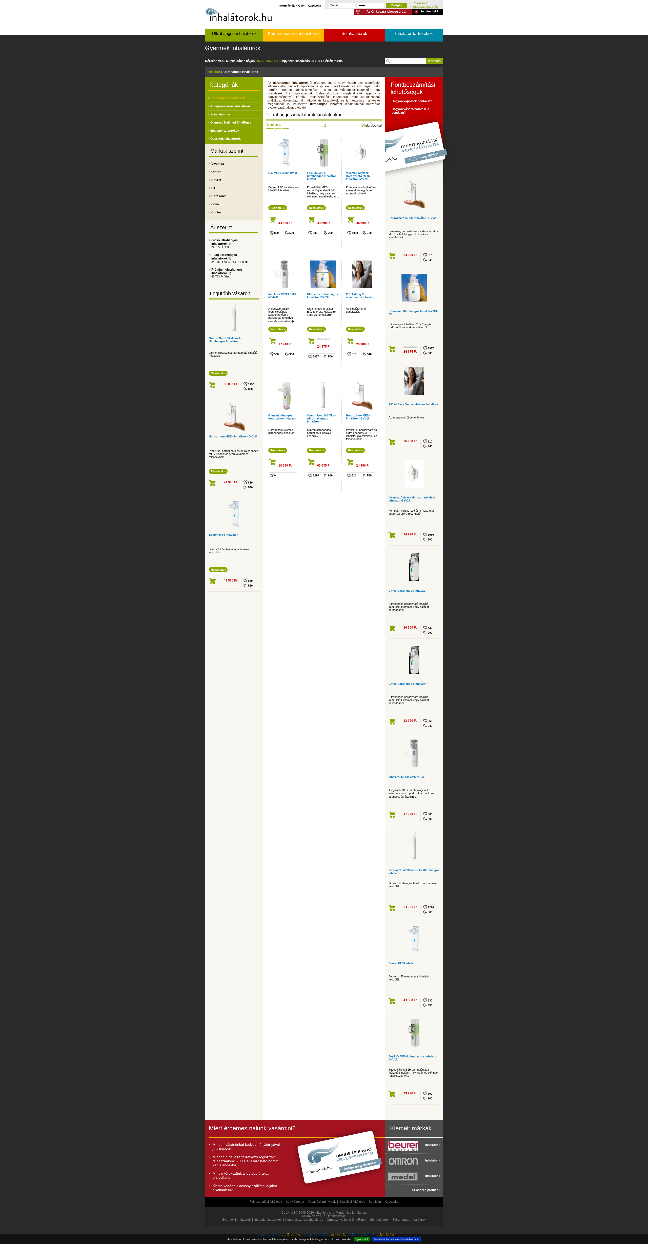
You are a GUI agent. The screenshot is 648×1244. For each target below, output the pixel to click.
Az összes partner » (426, 1190)
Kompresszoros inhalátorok (294, 33)
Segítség (375, 1201)
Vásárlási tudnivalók (322, 1201)
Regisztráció (420, 3)
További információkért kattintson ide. (396, 1239)
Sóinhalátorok (354, 33)
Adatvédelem (295, 1201)
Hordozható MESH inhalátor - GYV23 (233, 436)
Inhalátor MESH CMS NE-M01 (408, 776)
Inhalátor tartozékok (414, 33)
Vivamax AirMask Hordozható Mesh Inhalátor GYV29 (358, 175)
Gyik (301, 5)
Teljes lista (273, 125)
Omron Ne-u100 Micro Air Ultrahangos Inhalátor (225, 340)
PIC (213, 188)
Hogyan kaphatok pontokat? (412, 101)
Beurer (216, 180)
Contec (216, 212)
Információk (287, 5)
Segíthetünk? (429, 11)
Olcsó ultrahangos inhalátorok (224, 242)
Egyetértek (362, 1239)
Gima (215, 204)
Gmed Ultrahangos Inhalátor (408, 590)
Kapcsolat (314, 5)
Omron (216, 172)
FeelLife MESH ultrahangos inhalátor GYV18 (321, 175)
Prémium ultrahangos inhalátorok (226, 271)
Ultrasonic (218, 196)
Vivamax (217, 164)
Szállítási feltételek (352, 1201)
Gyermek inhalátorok (232, 48)
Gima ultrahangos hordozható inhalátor (282, 417)
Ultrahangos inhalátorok (234, 33)
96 (363, 125)
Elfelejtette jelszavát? (425, 6)
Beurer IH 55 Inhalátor (223, 534)
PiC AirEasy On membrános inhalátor (360, 296)
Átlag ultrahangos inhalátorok (224, 256)
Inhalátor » (432, 1145)
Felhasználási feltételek (266, 1201)
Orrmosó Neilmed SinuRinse (230, 122)
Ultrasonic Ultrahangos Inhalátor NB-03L (322, 296)
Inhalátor (214, 72)
